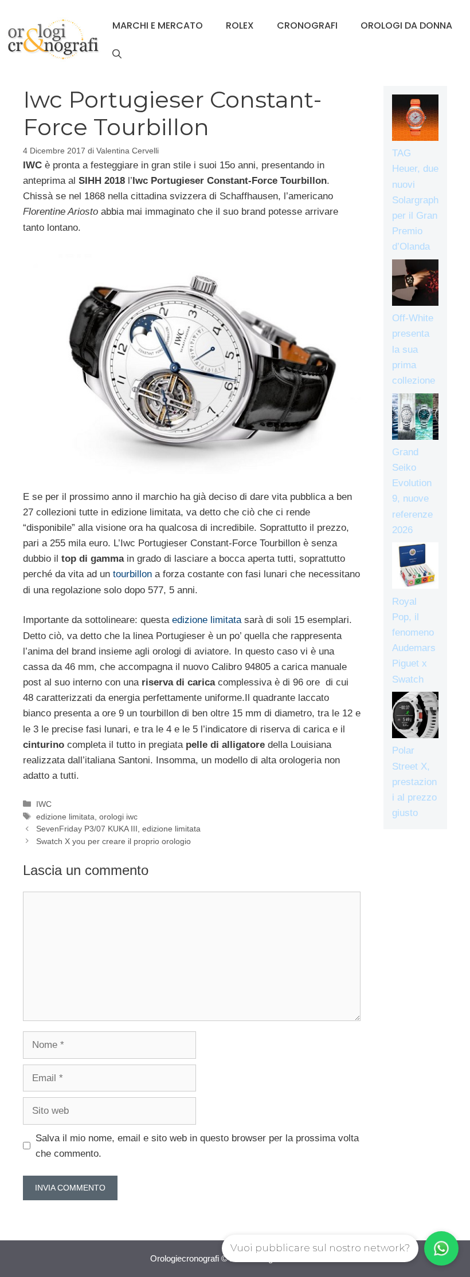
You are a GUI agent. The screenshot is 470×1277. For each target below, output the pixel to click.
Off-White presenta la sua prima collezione (413, 349)
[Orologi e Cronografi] (53, 39)
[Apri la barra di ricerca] (117, 54)
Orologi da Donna (406, 25)
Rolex (240, 25)
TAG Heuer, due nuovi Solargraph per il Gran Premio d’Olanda (415, 200)
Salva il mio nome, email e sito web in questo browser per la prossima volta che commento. (197, 1146)
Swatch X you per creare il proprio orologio (113, 841)
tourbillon (132, 574)
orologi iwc (118, 816)
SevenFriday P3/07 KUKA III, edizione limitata (118, 828)
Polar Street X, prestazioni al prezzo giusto (414, 781)
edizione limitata (206, 619)
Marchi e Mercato (157, 25)
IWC (44, 804)
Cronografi (307, 25)
